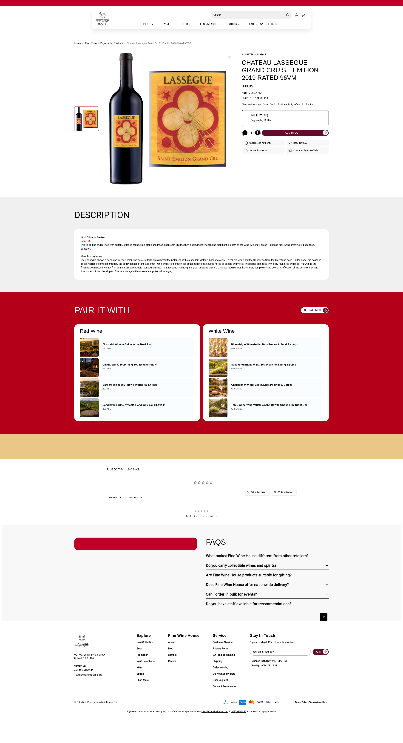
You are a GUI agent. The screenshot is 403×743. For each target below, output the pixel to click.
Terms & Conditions (318, 702)
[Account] (296, 15)
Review (172, 661)
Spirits (140, 673)
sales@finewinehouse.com (215, 711)
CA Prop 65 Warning (224, 654)
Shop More (143, 680)
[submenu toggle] (155, 24)
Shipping (217, 661)
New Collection (145, 642)
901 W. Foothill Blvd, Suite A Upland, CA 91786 (90, 656)
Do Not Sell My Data (224, 673)
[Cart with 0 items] (305, 15)
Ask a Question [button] (258, 491)
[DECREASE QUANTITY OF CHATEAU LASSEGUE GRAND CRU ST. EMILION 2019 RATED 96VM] (244, 132)
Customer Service (223, 642)
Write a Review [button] (285, 491)
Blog (170, 648)
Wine (139, 667)
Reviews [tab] (113, 497)
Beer (139, 648)
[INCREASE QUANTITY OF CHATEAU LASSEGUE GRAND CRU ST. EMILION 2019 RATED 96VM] (257, 132)
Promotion (142, 654)
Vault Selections (146, 661)
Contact (172, 654)
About (171, 642)
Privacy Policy (221, 648)
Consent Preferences (224, 686)
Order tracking (220, 667)
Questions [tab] (133, 497)
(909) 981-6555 (238, 711)
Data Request (220, 680)
